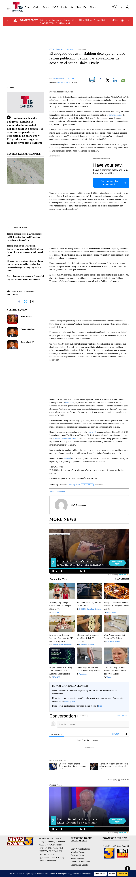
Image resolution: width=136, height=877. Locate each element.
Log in (118, 716)
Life (71, 7)
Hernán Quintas (28, 329)
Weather (36, 7)
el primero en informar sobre (64, 438)
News (27, 7)
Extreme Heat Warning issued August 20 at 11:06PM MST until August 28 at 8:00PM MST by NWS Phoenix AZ (72, 21)
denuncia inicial (115, 115)
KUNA (55, 7)
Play (85, 7)
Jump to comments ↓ (58, 491)
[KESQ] (18, 7)
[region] (89, 747)
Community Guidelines (55, 841)
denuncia (69, 402)
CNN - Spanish (74, 485)
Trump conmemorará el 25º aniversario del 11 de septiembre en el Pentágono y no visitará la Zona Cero (24, 237)
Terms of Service (46, 838)
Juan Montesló (27, 342)
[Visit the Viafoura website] (123, 780)
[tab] (56, 734)
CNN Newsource (58, 79)
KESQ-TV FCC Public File (50, 845)
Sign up (124, 716)
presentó (92, 432)
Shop (78, 7)
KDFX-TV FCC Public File (51, 851)
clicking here (69, 701)
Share (92, 7)
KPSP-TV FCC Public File (50, 848)
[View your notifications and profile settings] (126, 734)
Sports (46, 7)
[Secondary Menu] (10, 7)
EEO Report (44, 854)
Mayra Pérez (26, 316)
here (100, 706)
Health (64, 7)
